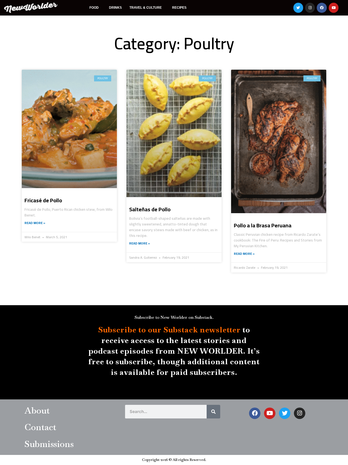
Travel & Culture (145, 8)
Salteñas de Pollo (149, 209)
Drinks (115, 8)
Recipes (179, 8)
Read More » (34, 223)
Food (94, 8)
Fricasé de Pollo (43, 200)
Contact (40, 427)
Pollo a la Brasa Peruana (262, 225)
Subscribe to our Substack (148, 330)
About (37, 410)
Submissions (49, 443)
